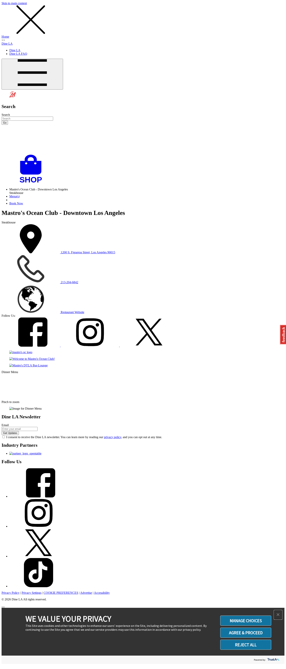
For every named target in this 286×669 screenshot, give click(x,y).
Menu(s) (14, 196)
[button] (278, 614)
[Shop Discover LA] (32, 182)
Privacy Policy (10, 592)
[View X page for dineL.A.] (38, 556)
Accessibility (102, 592)
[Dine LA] (13, 98)
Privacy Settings (31, 592)
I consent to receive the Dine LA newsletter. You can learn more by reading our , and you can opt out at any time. (84, 437)
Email (5, 425)
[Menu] (32, 74)
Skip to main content (14, 3)
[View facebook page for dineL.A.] (38, 496)
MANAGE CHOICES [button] (246, 620)
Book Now (16, 203)
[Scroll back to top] (3, 607)
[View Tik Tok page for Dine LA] (38, 586)
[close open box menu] (31, 33)
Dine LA (7, 43)
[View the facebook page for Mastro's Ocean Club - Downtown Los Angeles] (31, 345)
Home (5, 36)
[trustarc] (273, 660)
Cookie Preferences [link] (61, 592)
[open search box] (143, 140)
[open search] (143, 140)
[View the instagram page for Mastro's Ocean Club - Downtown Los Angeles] (90, 345)
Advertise (86, 592)
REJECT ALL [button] (246, 644)
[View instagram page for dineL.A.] (38, 526)
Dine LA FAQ (18, 53)
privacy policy (112, 437)
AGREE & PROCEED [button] (246, 632)
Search (6, 114)
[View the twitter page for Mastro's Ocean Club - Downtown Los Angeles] (149, 345)
